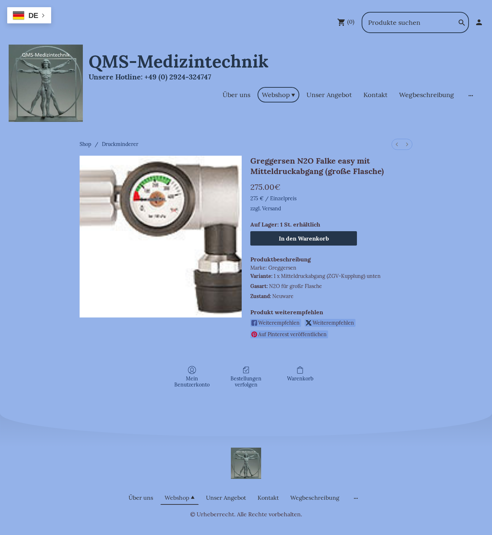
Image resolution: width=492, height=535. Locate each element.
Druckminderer (120, 144)
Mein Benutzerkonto (192, 381)
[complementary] (29, 16)
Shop (85, 144)
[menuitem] (397, 144)
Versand (271, 208)
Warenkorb (300, 378)
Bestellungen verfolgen (246, 381)
